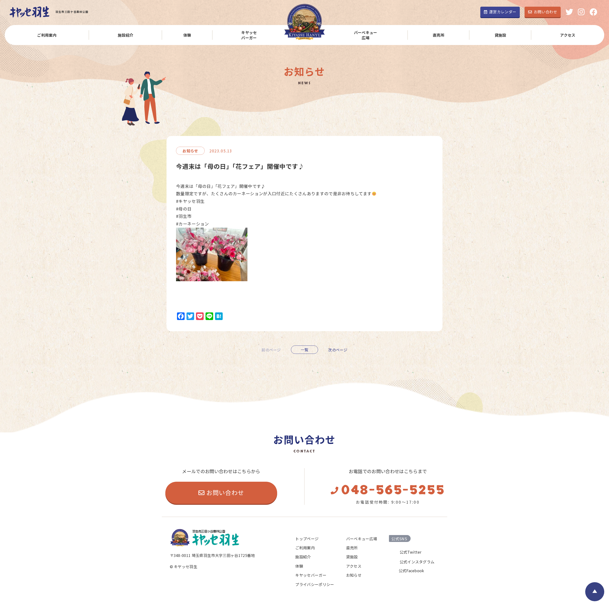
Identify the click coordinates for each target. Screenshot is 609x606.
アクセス (567, 35)
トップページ (307, 538)
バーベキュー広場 (365, 35)
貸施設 (500, 35)
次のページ (338, 349)
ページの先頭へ (594, 591)
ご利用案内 (47, 35)
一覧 (305, 349)
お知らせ (354, 575)
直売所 (438, 35)
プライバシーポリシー (314, 584)
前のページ (271, 349)
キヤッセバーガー (249, 35)
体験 (187, 35)
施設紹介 (125, 35)
